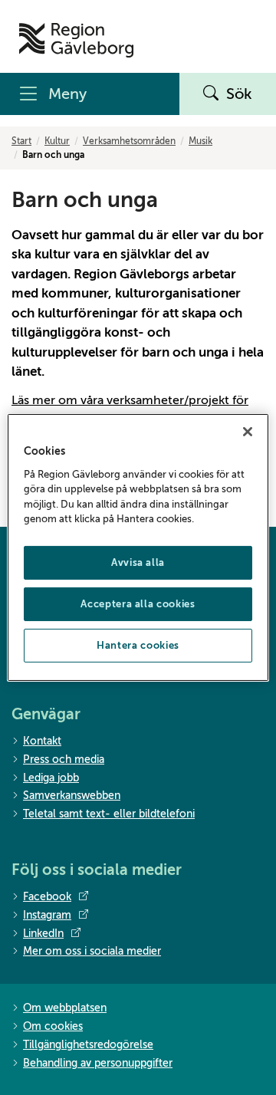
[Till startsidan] (76, 40)
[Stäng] (247, 432)
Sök (239, 94)
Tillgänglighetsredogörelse (88, 1045)
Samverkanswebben (71, 795)
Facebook (47, 897)
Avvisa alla (138, 562)
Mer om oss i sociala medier (92, 951)
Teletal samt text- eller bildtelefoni (109, 814)
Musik (200, 141)
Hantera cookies (138, 645)
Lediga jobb (51, 778)
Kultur (57, 141)
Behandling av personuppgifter (97, 1063)
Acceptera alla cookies (137, 604)
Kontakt (42, 741)
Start (21, 141)
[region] (138, 547)
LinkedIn (43, 933)
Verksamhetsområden (129, 141)
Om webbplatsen (65, 1008)
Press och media (63, 759)
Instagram (47, 915)
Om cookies (53, 1026)
